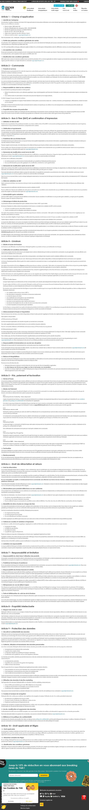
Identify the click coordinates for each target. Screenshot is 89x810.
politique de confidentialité (17, 400)
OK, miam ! (29, 801)
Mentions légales (25, 808)
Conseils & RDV (60, 5)
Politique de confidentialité (28, 805)
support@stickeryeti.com (24, 35)
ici (29, 84)
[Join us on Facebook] (80, 791)
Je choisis (11, 801)
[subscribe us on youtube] (77, 791)
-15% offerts (71, 5)
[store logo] (7, 8)
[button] (4, 807)
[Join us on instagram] (84, 791)
